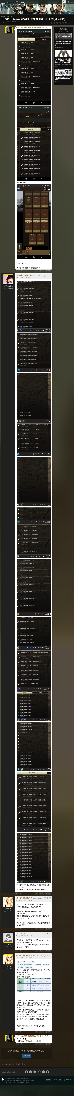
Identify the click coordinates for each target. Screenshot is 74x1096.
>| (71, 23)
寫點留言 (26, 1036)
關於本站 (48, 1060)
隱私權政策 (62, 1060)
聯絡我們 (68, 1060)
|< (49, 23)
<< (53, 23)
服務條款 (55, 1060)
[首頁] (13, 7)
